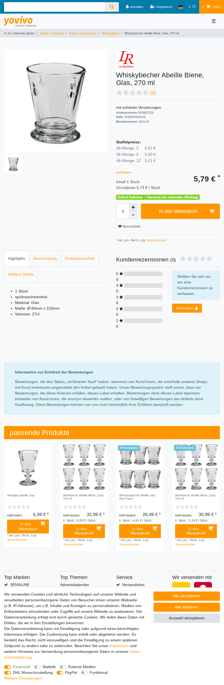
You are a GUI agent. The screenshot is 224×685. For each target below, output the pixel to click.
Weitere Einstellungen (23, 678)
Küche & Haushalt (51, 33)
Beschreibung (45, 258)
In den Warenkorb (178, 211)
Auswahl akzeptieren (187, 618)
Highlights (16, 258)
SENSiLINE (20, 585)
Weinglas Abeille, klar (21, 495)
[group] (140, 467)
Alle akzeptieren (187, 596)
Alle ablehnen (186, 607)
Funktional (99, 672)
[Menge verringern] (133, 215)
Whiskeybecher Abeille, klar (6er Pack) (137, 497)
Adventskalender (74, 585)
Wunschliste (131, 226)
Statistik (49, 667)
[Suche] (112, 7)
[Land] (180, 7)
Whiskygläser (110, 33)
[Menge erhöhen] (133, 207)
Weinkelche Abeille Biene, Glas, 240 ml (83, 497)
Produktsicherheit (80, 258)
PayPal (71, 672)
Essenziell (21, 667)
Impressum (119, 646)
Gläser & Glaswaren (82, 33)
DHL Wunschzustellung (33, 672)
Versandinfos (133, 585)
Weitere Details (21, 274)
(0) (153, 92)
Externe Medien (82, 667)
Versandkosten (156, 240)
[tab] (16, 259)
